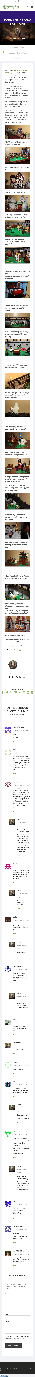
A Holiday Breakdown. (13, 646)
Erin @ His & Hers (19, 1251)
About (10, 1366)
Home (5, 1366)
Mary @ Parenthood (19, 727)
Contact (16, 1366)
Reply (14, 741)
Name (7, 1314)
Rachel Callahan (16, 677)
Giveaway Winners (26, 1366)
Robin (15, 1062)
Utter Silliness (23, 53)
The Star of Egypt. (16, 650)
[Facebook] (15, 1)
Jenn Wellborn (18, 966)
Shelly (15, 864)
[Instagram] (19, 1)
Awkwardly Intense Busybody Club (14, 52)
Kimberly (16, 917)
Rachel (19, 819)
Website (7, 1329)
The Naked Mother (19, 1226)
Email (7, 1321)
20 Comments (18, 58)
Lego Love (27, 52)
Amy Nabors (17, 1043)
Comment (8, 1293)
